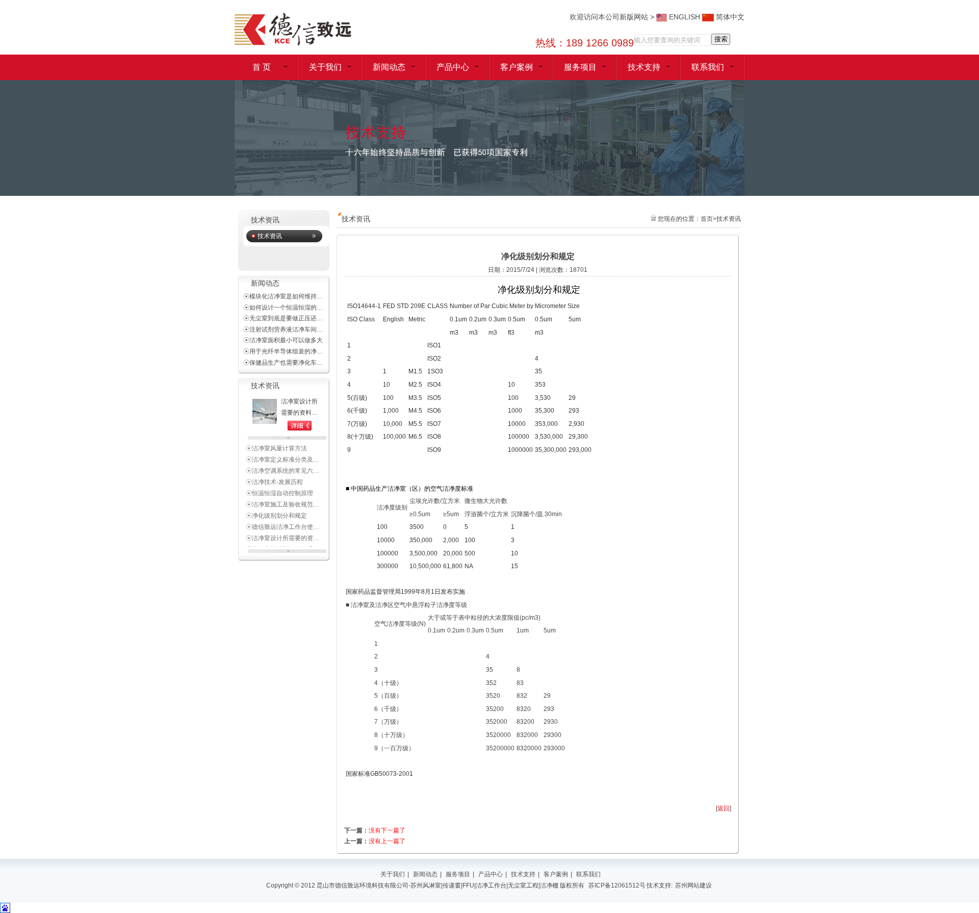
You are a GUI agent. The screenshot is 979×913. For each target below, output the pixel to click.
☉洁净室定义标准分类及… (282, 454)
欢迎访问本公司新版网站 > (613, 17)
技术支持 (644, 67)
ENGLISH (683, 17)
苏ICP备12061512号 (617, 885)
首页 (707, 218)
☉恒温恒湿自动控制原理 (279, 487)
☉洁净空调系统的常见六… (282, 465)
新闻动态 (389, 67)
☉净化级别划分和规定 (276, 510)
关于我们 (325, 67)
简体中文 (729, 17)
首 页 (261, 67)
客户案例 (516, 67)
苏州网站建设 (693, 885)
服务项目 (580, 67)
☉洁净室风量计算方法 (276, 442)
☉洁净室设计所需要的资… (282, 532)
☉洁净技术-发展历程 (274, 476)
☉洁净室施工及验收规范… (282, 498)
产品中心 (452, 67)
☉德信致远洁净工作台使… (282, 521)
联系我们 (707, 67)
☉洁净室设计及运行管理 (279, 543)
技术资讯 (269, 236)
